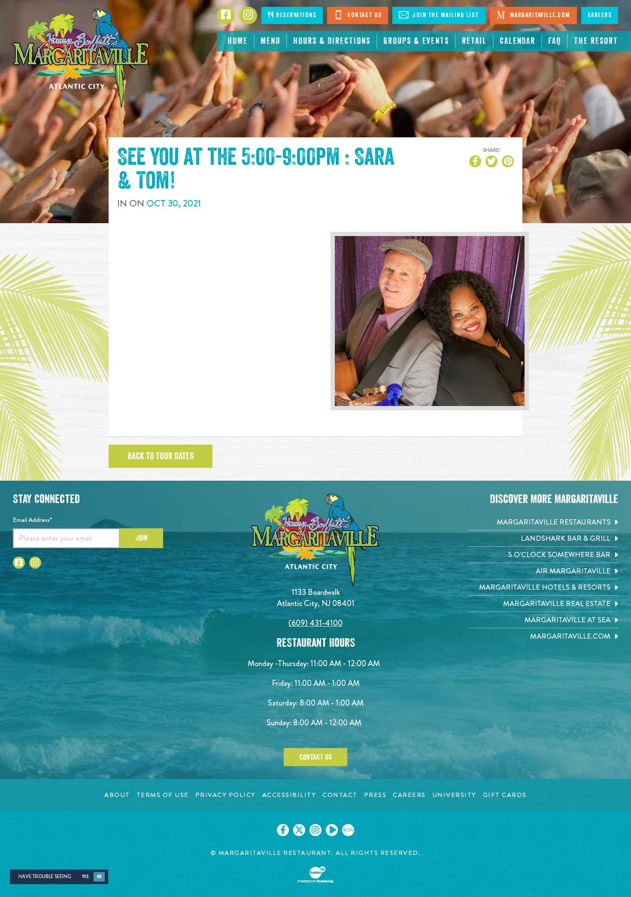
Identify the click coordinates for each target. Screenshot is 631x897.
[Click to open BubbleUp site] (315, 874)
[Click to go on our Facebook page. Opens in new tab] (283, 830)
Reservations (295, 15)
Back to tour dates (160, 456)
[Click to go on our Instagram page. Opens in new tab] (315, 830)
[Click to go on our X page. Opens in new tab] (299, 830)
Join (141, 538)
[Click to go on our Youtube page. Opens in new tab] (332, 830)
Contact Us (364, 15)
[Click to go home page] (81, 58)
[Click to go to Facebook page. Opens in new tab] (19, 563)
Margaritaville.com (539, 15)
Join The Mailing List (445, 15)
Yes (85, 876)
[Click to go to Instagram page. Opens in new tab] (35, 563)
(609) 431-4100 (315, 623)
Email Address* (32, 519)
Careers (600, 15)
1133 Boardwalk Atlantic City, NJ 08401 (316, 597)
